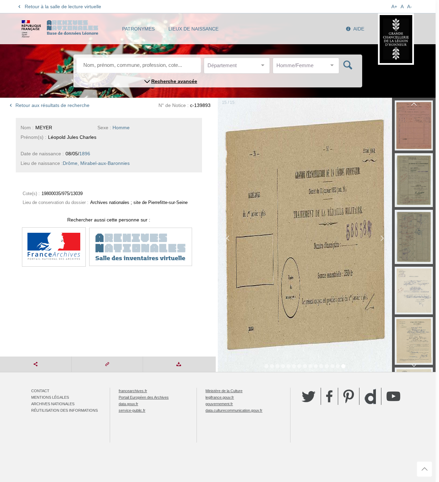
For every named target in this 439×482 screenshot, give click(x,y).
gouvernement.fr (219, 404)
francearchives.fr (133, 391)
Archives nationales (52, 404)
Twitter (309, 396)
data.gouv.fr (128, 404)
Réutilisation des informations (64, 410)
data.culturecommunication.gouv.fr (233, 410)
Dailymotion (370, 396)
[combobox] (238, 67)
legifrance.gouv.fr (219, 397)
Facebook (329, 396)
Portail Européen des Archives (144, 397)
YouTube (393, 396)
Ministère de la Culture (223, 391)
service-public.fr (132, 410)
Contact (40, 391)
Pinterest (348, 396)
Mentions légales (50, 397)
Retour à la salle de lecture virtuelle (63, 6)
